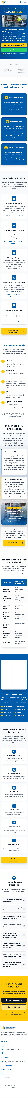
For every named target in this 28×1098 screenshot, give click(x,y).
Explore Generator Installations (13, 321)
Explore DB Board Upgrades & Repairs (13, 242)
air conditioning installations (17, 216)
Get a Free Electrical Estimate (13, 45)
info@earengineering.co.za (11, 1049)
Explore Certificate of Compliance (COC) (13, 295)
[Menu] (25, 2)
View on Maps (8, 1065)
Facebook (7, 1053)
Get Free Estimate (15, 1000)
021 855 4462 (15, 1007)
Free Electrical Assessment (13, 331)
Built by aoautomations (14, 1089)
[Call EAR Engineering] (21, 2)
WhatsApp (15, 50)
